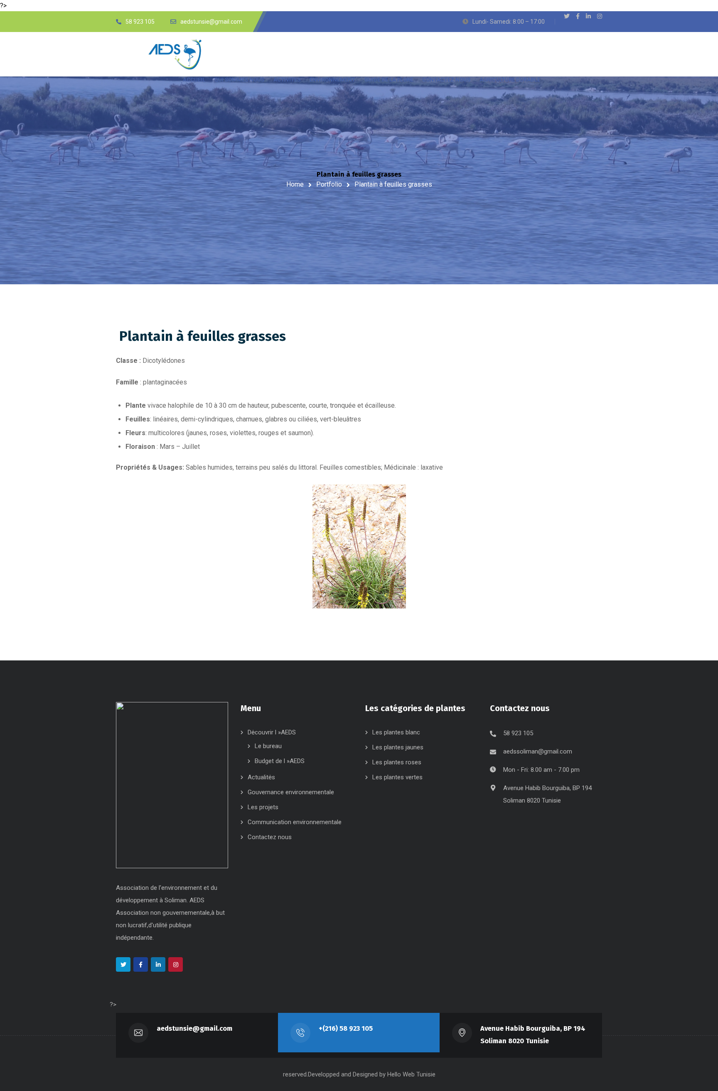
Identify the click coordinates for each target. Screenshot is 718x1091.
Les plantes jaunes (397, 747)
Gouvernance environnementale (291, 792)
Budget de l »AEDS (280, 761)
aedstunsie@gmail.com (194, 1028)
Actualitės (261, 777)
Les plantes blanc (396, 732)
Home (295, 184)
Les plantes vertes (397, 777)
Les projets (263, 807)
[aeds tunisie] (178, 54)
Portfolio (329, 184)
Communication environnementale (295, 822)
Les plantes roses (396, 762)
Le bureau (268, 746)
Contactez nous (270, 837)
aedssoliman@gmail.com (537, 751)
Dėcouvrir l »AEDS (272, 732)
